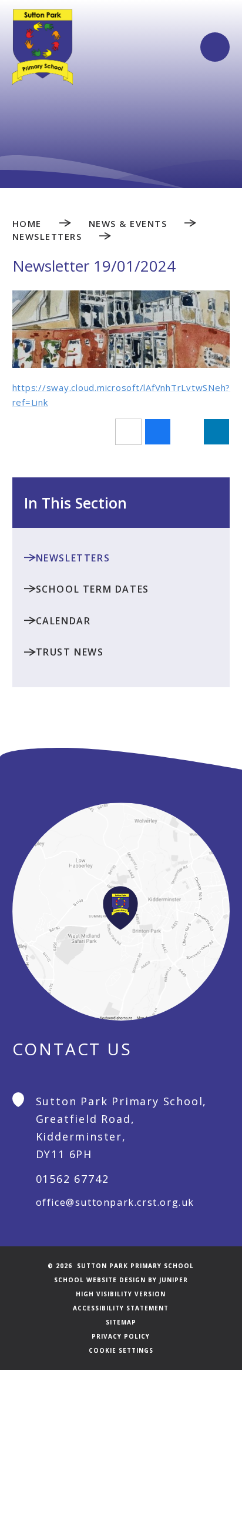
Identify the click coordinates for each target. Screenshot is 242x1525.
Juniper (173, 1280)
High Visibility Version (121, 1294)
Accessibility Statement (121, 1308)
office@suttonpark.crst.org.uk (115, 1202)
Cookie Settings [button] (121, 1350)
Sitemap (121, 1322)
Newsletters (47, 236)
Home (27, 223)
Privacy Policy (121, 1336)
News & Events (128, 223)
